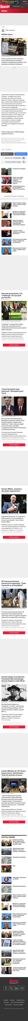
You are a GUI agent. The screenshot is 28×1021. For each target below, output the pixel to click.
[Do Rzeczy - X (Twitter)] (11, 988)
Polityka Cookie (18, 1004)
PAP (2, 321)
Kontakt (12, 1000)
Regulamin (8, 1004)
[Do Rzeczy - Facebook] (6, 988)
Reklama (6, 1002)
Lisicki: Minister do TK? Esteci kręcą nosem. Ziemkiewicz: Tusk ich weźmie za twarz (13, 773)
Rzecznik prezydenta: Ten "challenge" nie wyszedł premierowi (11, 295)
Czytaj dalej (14, 345)
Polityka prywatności (17, 1002)
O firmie (5, 1000)
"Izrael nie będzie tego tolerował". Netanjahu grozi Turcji (12, 391)
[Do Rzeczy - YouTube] (22, 988)
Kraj (4, 11)
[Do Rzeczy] (1, 27)
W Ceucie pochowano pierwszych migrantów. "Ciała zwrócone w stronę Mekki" (13, 583)
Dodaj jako (13, 162)
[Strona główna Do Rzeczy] (5, 7)
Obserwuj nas (13, 158)
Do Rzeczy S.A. (10, 1008)
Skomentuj (6, 154)
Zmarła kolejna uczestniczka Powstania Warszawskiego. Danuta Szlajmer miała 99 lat (13, 679)
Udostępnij (22, 154)
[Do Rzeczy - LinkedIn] (17, 988)
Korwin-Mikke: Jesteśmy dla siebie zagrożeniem (11, 490)
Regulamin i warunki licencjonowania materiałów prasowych (13, 142)
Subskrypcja (21, 1000)
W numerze (8, 149)
